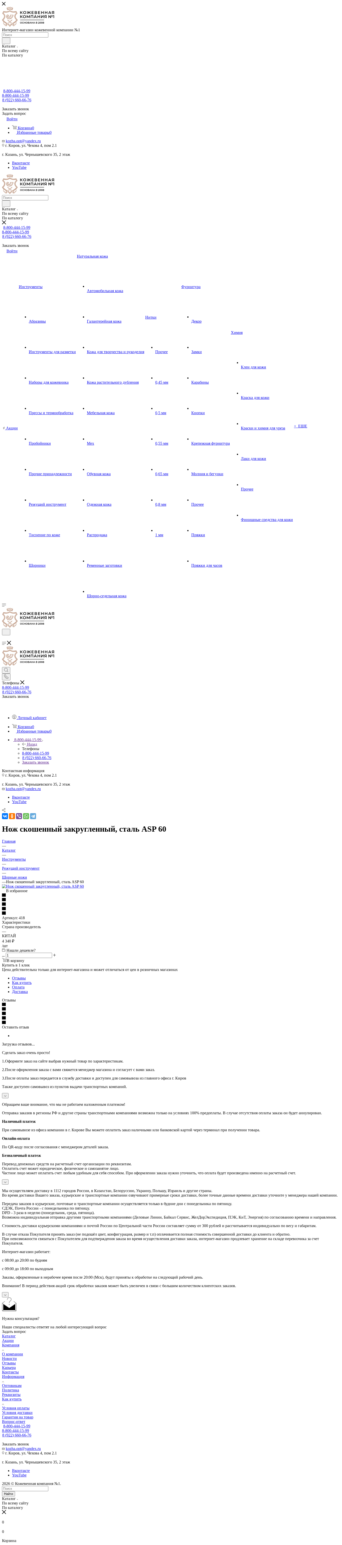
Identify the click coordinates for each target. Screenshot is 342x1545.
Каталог (9, 1336)
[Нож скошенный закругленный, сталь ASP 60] (43, 886)
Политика (10, 1390)
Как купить (22, 982)
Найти (8, 1494)
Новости (9, 1358)
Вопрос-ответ (13, 1421)
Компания (10, 1345)
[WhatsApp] (26, 816)
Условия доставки (17, 1412)
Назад (32, 744)
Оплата (18, 987)
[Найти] (6, 41)
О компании (12, 1354)
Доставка (20, 991)
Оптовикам (12, 1385)
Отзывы (19, 978)
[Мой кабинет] (4, 638)
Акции (8, 1340)
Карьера (9, 1367)
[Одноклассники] (12, 816)
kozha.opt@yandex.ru (23, 141)
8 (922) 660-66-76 (16, 100)
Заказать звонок (35, 762)
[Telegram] (33, 816)
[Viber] (19, 816)
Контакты (10, 1372)
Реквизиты (11, 1394)
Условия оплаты (16, 1408)
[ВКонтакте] (5, 816)
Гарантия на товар (17, 1417)
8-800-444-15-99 (16, 91)
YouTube (19, 167)
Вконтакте (21, 163)
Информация (13, 1376)
